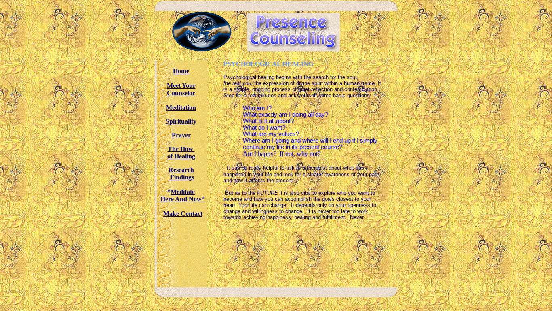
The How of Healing (181, 152)
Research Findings (181, 173)
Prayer (181, 135)
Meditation (181, 107)
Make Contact (182, 213)
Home (181, 71)
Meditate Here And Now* (181, 195)
